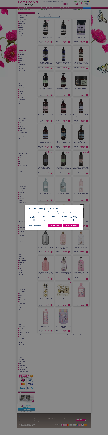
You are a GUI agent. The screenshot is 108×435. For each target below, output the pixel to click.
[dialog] (54, 217)
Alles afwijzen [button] (55, 225)
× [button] (81, 206)
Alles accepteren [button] (71, 225)
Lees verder (73, 213)
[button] (35, 226)
